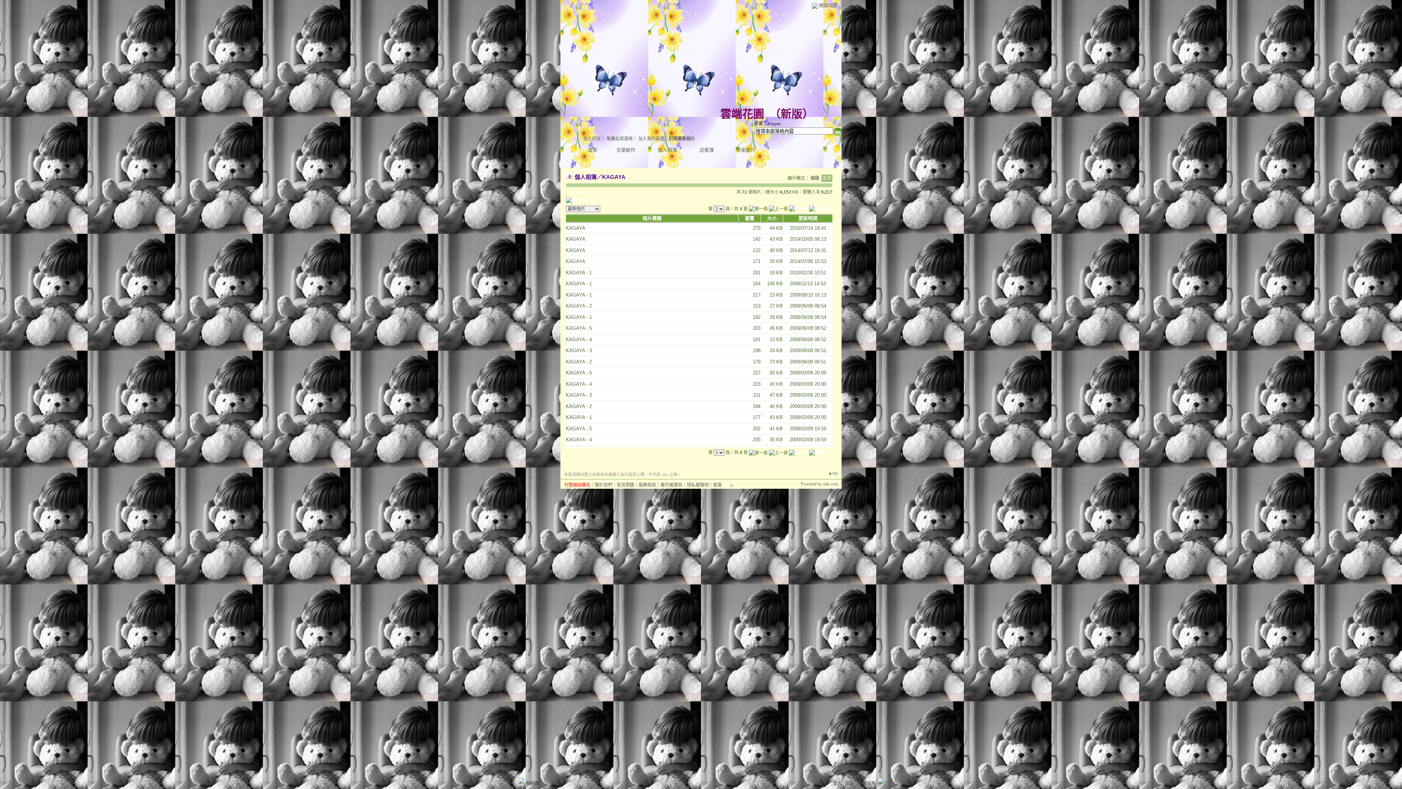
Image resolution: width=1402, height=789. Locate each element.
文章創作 (625, 150)
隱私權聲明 (698, 485)
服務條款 (647, 485)
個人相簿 (667, 150)
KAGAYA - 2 (579, 306)
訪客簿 (707, 150)
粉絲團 (532, 783)
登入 (837, 783)
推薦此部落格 (619, 138)
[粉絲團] (521, 781)
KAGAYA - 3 (579, 350)
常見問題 (625, 485)
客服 (717, 485)
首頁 (592, 150)
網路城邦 (828, 5)
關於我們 (603, 485)
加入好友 (592, 138)
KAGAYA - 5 (579, 328)
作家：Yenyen (767, 123)
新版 (791, 114)
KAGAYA (613, 177)
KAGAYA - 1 (579, 272)
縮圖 (815, 178)
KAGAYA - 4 (579, 339)
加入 (849, 783)
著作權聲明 (671, 485)
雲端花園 (742, 114)
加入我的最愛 (651, 138)
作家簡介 (745, 150)
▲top (833, 473)
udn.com (830, 484)
